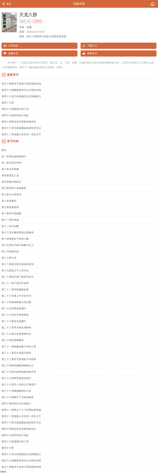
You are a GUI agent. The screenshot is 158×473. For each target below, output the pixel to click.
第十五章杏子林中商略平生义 (18, 245)
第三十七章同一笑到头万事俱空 (19, 384)
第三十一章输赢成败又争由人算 (19, 346)
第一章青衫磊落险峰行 (14, 156)
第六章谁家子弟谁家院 (14, 188)
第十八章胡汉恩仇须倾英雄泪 (18, 264)
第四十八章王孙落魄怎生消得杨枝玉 (21, 96)
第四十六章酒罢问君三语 (15, 109)
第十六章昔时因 (10, 251)
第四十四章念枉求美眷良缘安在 (19, 121)
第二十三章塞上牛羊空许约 (16, 296)
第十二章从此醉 (10, 226)
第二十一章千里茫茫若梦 (15, 283)
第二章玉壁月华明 (11, 162)
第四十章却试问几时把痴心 (16, 403)
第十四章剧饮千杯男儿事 (15, 239)
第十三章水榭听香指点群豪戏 (18, 232)
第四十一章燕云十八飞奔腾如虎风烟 (21, 410)
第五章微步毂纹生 (11, 181)
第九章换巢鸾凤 (10, 207)
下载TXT (92, 45)
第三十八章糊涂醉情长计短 (16, 391)
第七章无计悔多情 (11, 194)
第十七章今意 (9, 258)
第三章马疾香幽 (10, 169)
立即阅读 (13, 45)
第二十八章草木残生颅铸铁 (16, 327)
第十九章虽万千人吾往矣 (15, 270)
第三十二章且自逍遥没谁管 (16, 353)
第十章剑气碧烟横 (11, 213)
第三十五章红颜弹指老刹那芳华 (19, 372)
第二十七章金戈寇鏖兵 (14, 321)
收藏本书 (13, 53)
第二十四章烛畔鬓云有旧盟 (16, 302)
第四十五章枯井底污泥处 (15, 115)
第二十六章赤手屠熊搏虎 (15, 315)
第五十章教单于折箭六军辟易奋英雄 (46, 36)
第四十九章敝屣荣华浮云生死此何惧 (21, 90)
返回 (8, 3)
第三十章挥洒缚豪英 (13, 340)
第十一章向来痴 (10, 219)
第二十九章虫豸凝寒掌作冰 (16, 334)
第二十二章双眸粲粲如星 (15, 289)
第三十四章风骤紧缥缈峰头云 (18, 365)
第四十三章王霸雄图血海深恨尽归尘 (21, 128)
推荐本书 (92, 53)
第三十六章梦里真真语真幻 (16, 378)
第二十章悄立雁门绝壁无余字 (18, 277)
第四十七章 (8, 102)
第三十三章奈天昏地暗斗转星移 (19, 359)
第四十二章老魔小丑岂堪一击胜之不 (21, 134)
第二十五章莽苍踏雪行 (14, 308)
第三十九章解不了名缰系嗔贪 (18, 397)
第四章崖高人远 (10, 175)
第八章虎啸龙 (9, 200)
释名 (4, 150)
